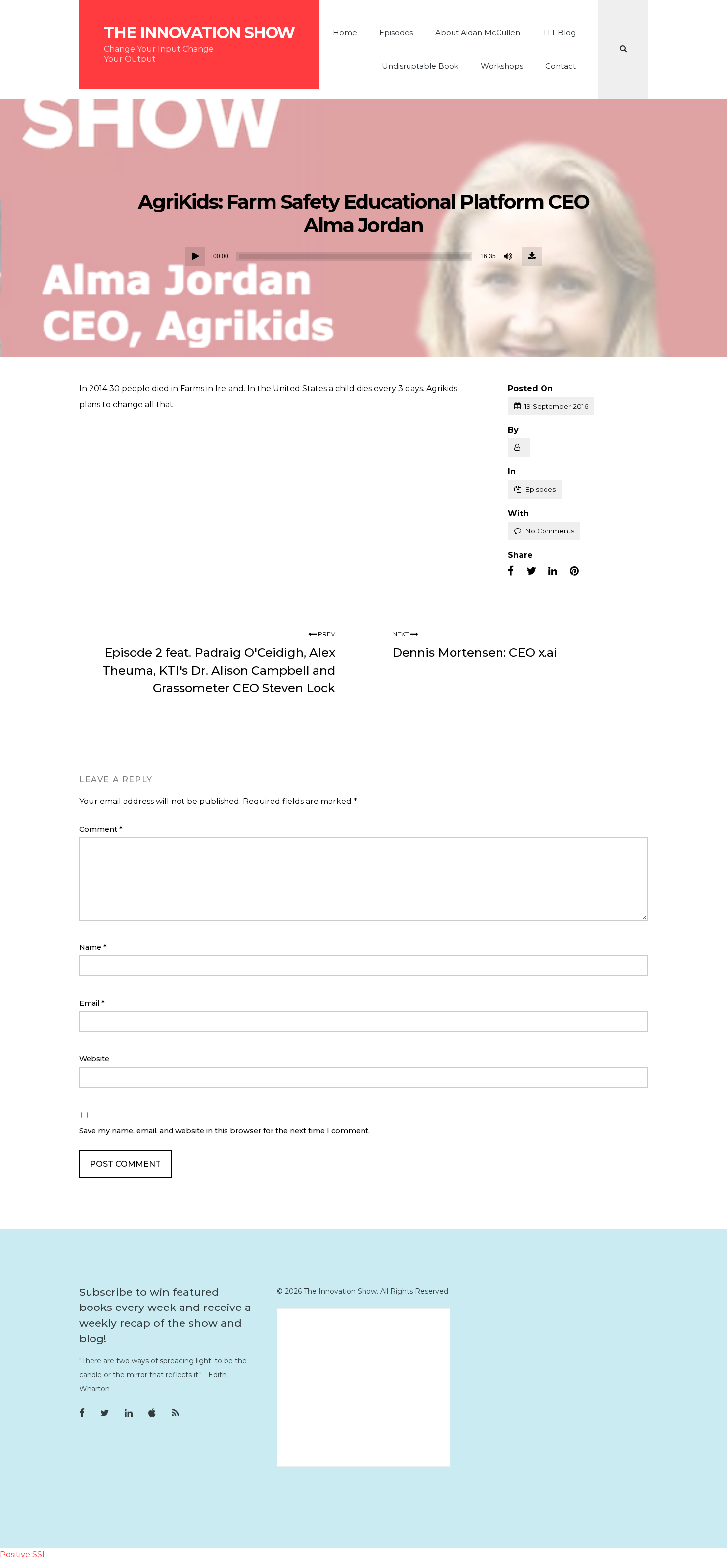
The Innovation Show (199, 33)
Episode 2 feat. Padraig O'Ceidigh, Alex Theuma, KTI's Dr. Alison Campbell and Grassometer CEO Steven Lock (218, 670)
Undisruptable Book (420, 66)
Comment (101, 829)
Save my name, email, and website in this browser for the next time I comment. (224, 1130)
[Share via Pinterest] (574, 571)
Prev (326, 634)
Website (94, 1059)
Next (401, 634)
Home (345, 32)
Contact (560, 66)
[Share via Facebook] (511, 571)
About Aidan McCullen (477, 32)
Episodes (396, 32)
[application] (363, 256)
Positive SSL (23, 1554)
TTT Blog (559, 32)
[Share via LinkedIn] (552, 571)
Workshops (502, 66)
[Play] (195, 256)
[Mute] (509, 256)
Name (93, 947)
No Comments (549, 531)
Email (92, 1003)
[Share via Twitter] (531, 571)
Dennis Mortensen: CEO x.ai (474, 652)
